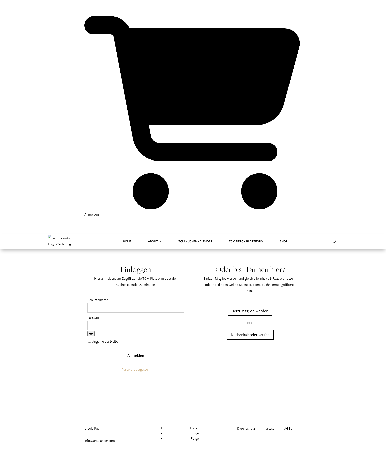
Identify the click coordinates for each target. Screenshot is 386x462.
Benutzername (97, 299)
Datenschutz (246, 428)
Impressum (269, 428)
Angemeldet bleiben (105, 341)
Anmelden (91, 214)
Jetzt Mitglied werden (250, 310)
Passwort (94, 317)
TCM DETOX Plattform (246, 241)
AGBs (288, 428)
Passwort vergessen (136, 369)
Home (127, 241)
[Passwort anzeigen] (91, 333)
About (153, 241)
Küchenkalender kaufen (250, 334)
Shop (284, 241)
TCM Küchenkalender (195, 241)
